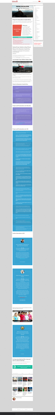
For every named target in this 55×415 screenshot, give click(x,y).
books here (25, 363)
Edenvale (36, 11)
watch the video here (22, 122)
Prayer (22, 373)
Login (42, 1)
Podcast (35, 25)
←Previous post (19, 409)
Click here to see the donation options (38, 44)
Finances (36, 15)
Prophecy (36, 27)
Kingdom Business (37, 20)
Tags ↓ (29, 373)
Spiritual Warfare (37, 32)
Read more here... (22, 258)
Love (35, 21)
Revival (35, 30)
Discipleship (36, 10)
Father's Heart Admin (15, 373)
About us (41, 1)
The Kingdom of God (37, 36)
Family (35, 14)
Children (36, 9)
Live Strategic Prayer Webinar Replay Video (18, 40)
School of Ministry (37, 31)
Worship (35, 1)
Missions (36, 22)
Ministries (39, 1)
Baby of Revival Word (19, 123)
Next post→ (26, 409)
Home (33, 1)
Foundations (36, 16)
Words (34, 1)
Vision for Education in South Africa (17, 41)
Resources (37, 1)
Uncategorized (36, 37)
